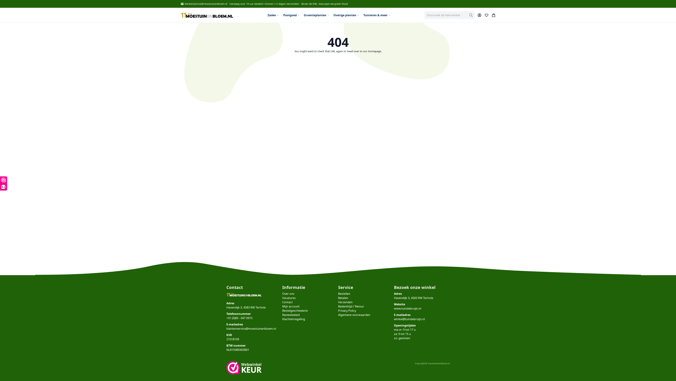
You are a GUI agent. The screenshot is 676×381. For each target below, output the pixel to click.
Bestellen (344, 294)
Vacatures (289, 298)
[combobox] (450, 15)
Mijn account (291, 306)
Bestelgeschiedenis (295, 311)
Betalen (343, 298)
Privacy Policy (347, 311)
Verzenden (345, 302)
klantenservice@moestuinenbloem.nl (206, 3)
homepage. (375, 51)
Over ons (288, 294)
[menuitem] (273, 15)
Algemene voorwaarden (354, 315)
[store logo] (206, 15)
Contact (287, 302)
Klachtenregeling (293, 319)
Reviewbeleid (291, 315)
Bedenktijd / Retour (351, 306)
